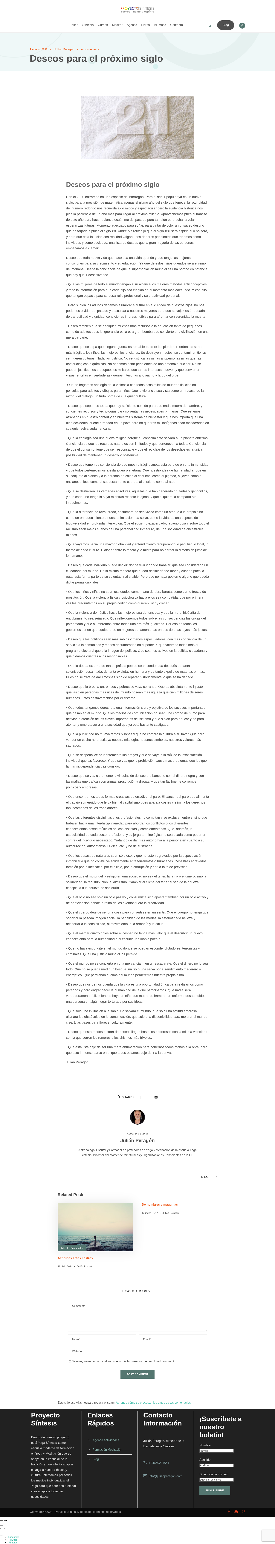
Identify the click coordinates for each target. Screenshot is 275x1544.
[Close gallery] (1, 1525)
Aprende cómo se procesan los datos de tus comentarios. (154, 1402)
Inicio (74, 25)
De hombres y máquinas (160, 1204)
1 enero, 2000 (39, 49)
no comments (90, 49)
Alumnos (160, 25)
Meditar (117, 25)
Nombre (204, 1445)
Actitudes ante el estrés (75, 1258)
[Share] (1, 1535)
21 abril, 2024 (65, 1266)
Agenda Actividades (106, 1440)
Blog (226, 25)
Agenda (132, 25)
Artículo (65, 1248)
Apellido (204, 1459)
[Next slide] (5, 1520)
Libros (145, 25)
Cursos (103, 25)
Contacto (176, 25)
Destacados (77, 1248)
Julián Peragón (64, 49)
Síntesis (88, 25)
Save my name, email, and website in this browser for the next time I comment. (123, 1361)
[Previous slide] (1, 1520)
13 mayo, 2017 (150, 1213)
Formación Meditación (107, 1449)
